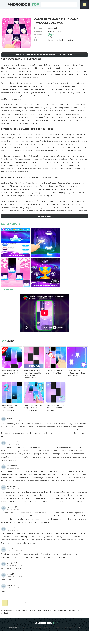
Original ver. (44, 216)
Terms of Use (73, 627)
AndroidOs (23, 4)
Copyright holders (60, 627)
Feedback (47, 627)
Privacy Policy (37, 627)
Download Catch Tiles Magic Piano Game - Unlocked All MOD (44, 54)
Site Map (26, 627)
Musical (51, 34)
